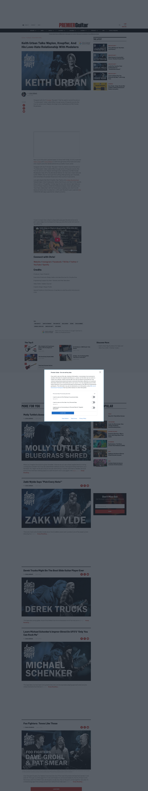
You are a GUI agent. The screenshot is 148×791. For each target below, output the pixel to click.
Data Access (74, 418)
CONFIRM (63, 413)
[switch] (93, 397)
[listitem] (74, 393)
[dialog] (74, 395)
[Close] (100, 372)
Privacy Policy (82, 418)
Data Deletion (65, 418)
